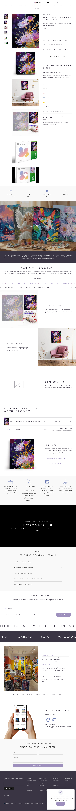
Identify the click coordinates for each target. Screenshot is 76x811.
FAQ (28, 788)
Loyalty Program (68, 778)
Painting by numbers (43, 783)
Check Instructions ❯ (54, 463)
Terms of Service (56, 785)
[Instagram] (54, 720)
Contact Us (29, 790)
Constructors (53, 6)
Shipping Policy (55, 778)
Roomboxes (43, 6)
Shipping (60, 430)
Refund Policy (55, 783)
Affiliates (67, 780)
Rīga (22, 694)
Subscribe (9, 788)
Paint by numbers (33, 6)
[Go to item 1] (6, 16)
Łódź (53, 694)
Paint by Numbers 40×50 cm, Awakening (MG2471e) (25, 421)
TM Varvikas (47, 14)
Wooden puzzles (43, 790)
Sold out (58, 34)
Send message (38, 765)
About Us (29, 778)
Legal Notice (30, 783)
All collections (42, 778)
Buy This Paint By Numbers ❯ (56, 458)
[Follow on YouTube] (8, 795)
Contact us (38, 8)
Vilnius (29, 694)
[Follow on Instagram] (4, 795)
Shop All (11, 6)
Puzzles (61, 6)
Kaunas (37, 694)
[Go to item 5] (6, 38)
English (58, 2)
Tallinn (15, 694)
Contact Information (31, 780)
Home (5, 6)
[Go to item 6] (6, 43)
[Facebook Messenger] (48, 720)
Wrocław (61, 694)
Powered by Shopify (40, 803)
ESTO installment (68, 783)
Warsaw (45, 694)
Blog (70, 6)
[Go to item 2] (6, 22)
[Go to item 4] (6, 33)
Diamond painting (21, 6)
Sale (66, 6)
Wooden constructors (44, 788)
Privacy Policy (55, 780)
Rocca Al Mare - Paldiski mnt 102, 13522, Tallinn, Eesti (47, 679)
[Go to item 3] (6, 27)
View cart (9, 429)
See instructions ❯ (38, 278)
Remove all (18, 429)
